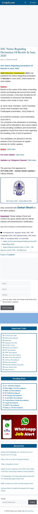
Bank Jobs (7, 340)
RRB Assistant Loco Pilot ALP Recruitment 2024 (17, 483)
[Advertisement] (19, 24)
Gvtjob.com (8, 2)
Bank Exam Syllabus (11, 348)
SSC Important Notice (20, 235)
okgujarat (18, 232)
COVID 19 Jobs (9, 345)
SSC (28, 232)
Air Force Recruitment (11, 360)
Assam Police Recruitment (13, 398)
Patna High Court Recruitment (15, 388)
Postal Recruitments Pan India (14, 365)
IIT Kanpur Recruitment (13, 395)
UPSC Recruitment (10, 352)
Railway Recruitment (11, 338)
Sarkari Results (9, 369)
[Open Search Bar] (25, 2)
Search (3, 498)
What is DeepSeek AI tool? (10, 464)
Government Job (8, 232)
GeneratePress (29, 511)
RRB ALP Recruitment (12, 390)
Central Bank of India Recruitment (16, 400)
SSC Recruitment (10, 350)
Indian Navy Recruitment (12, 357)
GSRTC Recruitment (11, 405)
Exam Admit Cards (10, 367)
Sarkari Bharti (25, 207)
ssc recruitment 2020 (11, 238)
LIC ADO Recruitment (12, 386)
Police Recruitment (10, 362)
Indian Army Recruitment (12, 355)
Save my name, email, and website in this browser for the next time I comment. (19, 300)
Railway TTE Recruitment (13, 407)
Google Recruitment (11, 403)
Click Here (11, 149)
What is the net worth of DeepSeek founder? (15, 459)
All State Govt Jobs (10, 335)
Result (24, 232)
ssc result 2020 (23, 238)
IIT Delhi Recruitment (12, 393)
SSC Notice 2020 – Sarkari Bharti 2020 (19, 201)
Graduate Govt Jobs (10, 343)
